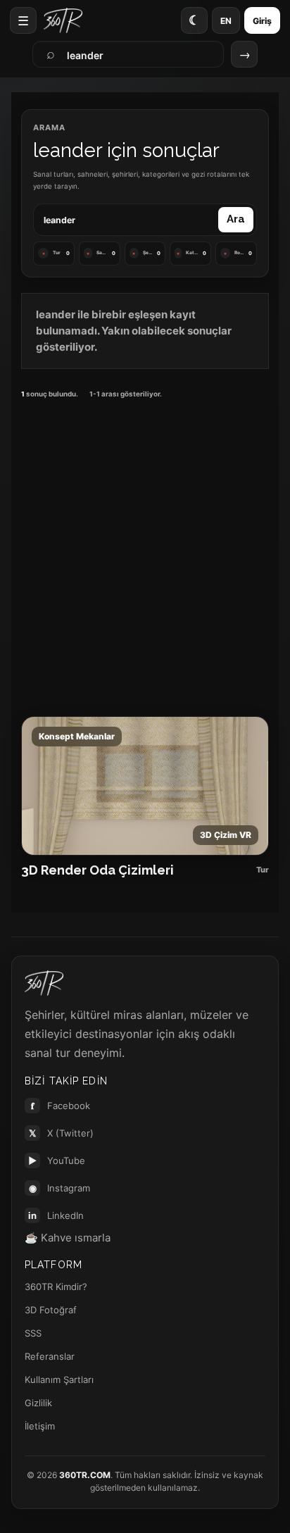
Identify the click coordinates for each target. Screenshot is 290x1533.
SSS (33, 1333)
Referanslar (50, 1356)
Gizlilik (38, 1402)
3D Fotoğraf (51, 1309)
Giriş (262, 20)
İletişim (40, 1426)
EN (226, 20)
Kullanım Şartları (59, 1379)
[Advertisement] (145, 556)
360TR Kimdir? (56, 1286)
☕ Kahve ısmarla (68, 1237)
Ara (236, 219)
